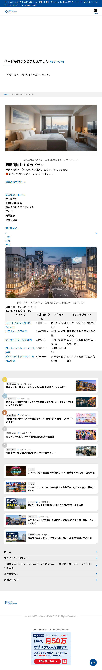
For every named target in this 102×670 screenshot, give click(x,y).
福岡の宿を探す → (15, 182)
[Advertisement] (51, 39)
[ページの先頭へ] (93, 662)
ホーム (7, 552)
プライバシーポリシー (16, 558)
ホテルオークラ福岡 (16, 331)
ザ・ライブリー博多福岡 (18, 339)
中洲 (7, 245)
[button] (6, 233)
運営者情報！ (11, 573)
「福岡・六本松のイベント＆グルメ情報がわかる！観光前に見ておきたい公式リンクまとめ (48, 566)
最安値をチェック (15, 194)
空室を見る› (11, 228)
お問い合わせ (11, 580)
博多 (7, 236)
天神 (7, 240)
